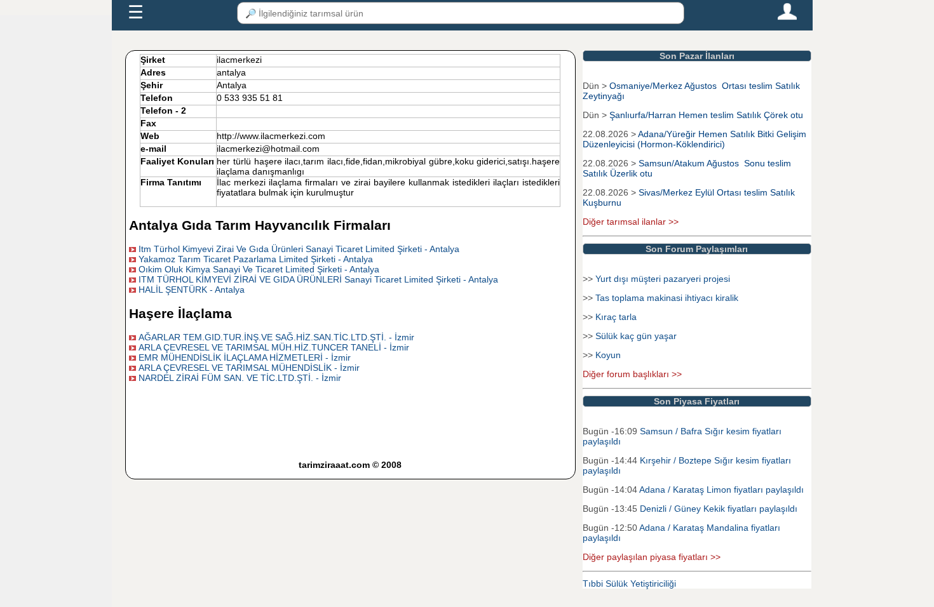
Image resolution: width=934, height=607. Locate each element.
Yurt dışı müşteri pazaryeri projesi (662, 279)
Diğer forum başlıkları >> (632, 374)
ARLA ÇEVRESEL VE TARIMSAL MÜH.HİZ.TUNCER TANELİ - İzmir (274, 347)
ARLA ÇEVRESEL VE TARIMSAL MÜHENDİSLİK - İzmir (249, 368)
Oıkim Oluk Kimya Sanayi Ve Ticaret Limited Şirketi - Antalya (259, 269)
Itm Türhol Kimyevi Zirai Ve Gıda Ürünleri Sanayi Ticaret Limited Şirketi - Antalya (299, 249)
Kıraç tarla (616, 317)
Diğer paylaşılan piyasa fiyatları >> (652, 557)
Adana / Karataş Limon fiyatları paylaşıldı (721, 489)
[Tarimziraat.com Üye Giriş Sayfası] (787, 17)
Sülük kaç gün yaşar (636, 336)
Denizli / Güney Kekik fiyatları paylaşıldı (718, 509)
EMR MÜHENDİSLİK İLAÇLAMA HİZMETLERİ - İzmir (245, 357)
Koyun (608, 355)
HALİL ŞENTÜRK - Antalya (192, 289)
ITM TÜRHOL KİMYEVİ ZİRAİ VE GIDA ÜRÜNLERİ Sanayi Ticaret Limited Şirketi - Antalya (318, 279)
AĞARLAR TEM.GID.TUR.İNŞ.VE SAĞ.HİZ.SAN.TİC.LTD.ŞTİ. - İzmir (276, 337)
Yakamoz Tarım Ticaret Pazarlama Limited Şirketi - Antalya (256, 259)
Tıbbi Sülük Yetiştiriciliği (629, 583)
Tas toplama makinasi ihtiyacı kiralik (666, 298)
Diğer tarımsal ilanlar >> (631, 222)
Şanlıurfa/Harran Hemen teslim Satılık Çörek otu (706, 115)
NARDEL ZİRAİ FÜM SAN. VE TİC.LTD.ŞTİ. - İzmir (240, 378)
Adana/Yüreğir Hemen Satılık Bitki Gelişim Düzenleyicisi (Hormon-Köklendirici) (694, 139)
